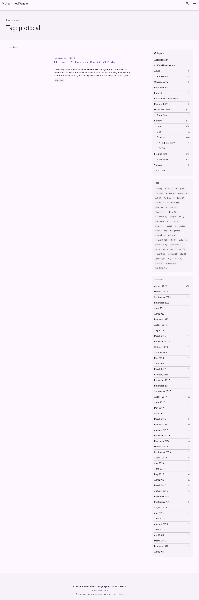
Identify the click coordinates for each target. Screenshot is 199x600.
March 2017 (160, 419)
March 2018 (160, 369)
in (169, 221)
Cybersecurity (161, 82)
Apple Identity (161, 60)
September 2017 (162, 391)
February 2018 (161, 375)
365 (158, 189)
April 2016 (159, 480)
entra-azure (163, 76)
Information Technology (166, 98)
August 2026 (160, 286)
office (172, 235)
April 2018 (159, 363)
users (159, 263)
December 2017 (162, 380)
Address (169, 198)
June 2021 (159, 308)
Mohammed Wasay (15, 3)
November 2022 (162, 303)
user (178, 259)
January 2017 (161, 430)
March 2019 (160, 336)
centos (159, 203)
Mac (159, 132)
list (169, 226)
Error (173, 212)
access (170, 193)
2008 (168, 189)
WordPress (105, 591)
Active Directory (167, 143)
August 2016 (160, 458)
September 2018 (162, 352)
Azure (157, 71)
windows (161, 268)
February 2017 (161, 424)
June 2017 (159, 402)
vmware (171, 263)
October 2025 (161, 292)
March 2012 (160, 541)
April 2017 (159, 413)
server (160, 254)
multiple (175, 231)
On (173, 240)
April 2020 (159, 314)
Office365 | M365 (163, 109)
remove (168, 249)
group (159, 221)
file (173, 217)
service (172, 254)
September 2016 (162, 452)
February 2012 (161, 546)
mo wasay (58, 58)
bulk (180, 198)
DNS (173, 207)
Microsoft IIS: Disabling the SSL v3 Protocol (86, 62)
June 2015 (159, 518)
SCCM (162, 148)
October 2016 (161, 446)
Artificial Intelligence (164, 65)
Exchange (161, 217)
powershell (176, 245)
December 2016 (162, 435)
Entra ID (158, 93)
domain (160, 212)
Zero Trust (159, 170)
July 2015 (159, 513)
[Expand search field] (187, 3)
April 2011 (159, 552)
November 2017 (162, 386)
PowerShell (162, 159)
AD (158, 198)
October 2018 (161, 347)
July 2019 (159, 330)
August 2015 (160, 507)
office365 (161, 240)
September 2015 (162, 502)
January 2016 (161, 491)
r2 (157, 249)
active (182, 193)
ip (176, 221)
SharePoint (162, 115)
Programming (160, 154)
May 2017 (159, 408)
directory (161, 207)
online (183, 240)
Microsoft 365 (161, 104)
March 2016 (160, 485)
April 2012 (159, 535)
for (181, 217)
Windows (59, 80)
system (160, 259)
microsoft (161, 231)
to (170, 259)
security (181, 249)
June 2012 (159, 529)
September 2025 (162, 297)
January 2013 (161, 524)
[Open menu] (194, 3)
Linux (159, 126)
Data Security (161, 87)
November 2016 (162, 441)
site (183, 254)
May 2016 (159, 474)
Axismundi (94, 591)
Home (8, 20)
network (160, 235)
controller (173, 203)
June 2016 (159, 469)
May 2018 (159, 358)
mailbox (180, 226)
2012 (179, 189)
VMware (158, 165)
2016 (159, 193)
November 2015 (162, 496)
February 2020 (161, 319)
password (161, 245)
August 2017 (160, 397)
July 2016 (159, 463)
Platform (158, 121)
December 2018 (162, 341)
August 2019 (160, 325)
